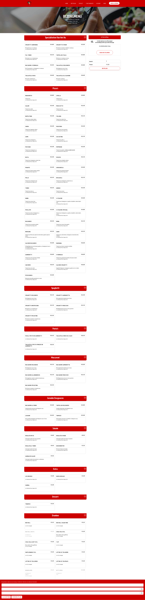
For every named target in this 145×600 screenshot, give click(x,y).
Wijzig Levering (114, 3)
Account (98, 3)
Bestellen (73, 3)
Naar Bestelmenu (105, 52)
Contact (81, 3)
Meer (105, 3)
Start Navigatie (89, 3)
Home (66, 3)
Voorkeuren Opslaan (16, 597)
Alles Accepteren (6, 597)
